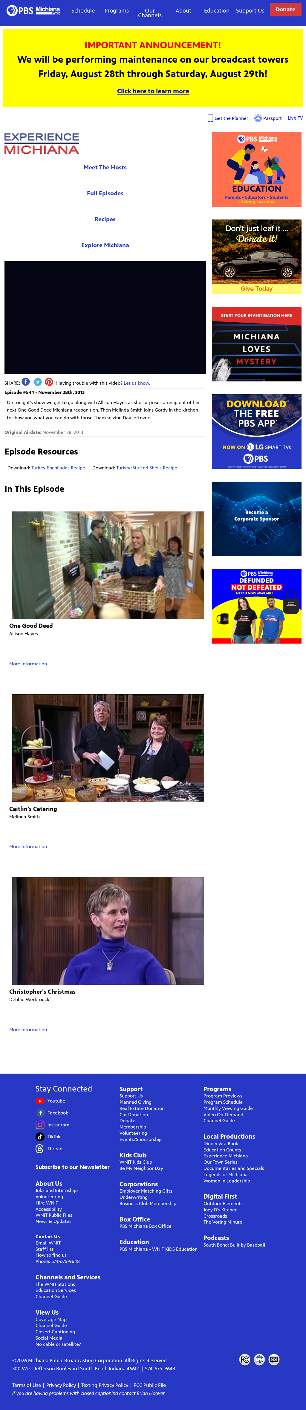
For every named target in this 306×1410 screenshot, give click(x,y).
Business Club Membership (148, 1203)
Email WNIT (48, 1243)
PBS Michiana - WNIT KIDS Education (159, 1249)
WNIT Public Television (33, 10)
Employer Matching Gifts (146, 1191)
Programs (117, 10)
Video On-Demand (223, 1114)
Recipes (105, 219)
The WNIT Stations (55, 1284)
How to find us (51, 1255)
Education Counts (222, 1150)
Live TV (295, 118)
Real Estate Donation (142, 1108)
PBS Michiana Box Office (146, 1226)
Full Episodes (105, 193)
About (183, 10)
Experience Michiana (41, 143)
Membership (133, 1127)
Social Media (49, 1338)
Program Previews (223, 1096)
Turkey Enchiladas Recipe (58, 468)
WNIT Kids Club (136, 1162)
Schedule (83, 10)
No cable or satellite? (58, 1344)
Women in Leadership (227, 1181)
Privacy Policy (61, 1385)
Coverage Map (51, 1319)
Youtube (56, 1101)
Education (217, 10)
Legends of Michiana (226, 1174)
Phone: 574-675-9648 (58, 1261)
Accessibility (49, 1209)
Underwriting (134, 1197)
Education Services (56, 1290)
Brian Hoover (151, 1393)
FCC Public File (150, 1385)
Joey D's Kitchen (221, 1210)
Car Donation (134, 1114)
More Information (28, 664)
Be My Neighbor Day (141, 1168)
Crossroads (215, 1216)
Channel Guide (51, 1296)
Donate (286, 9)
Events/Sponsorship (141, 1139)
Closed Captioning (274, 1360)
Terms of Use (26, 1385)
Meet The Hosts (105, 167)
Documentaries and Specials (234, 1168)
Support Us (250, 10)
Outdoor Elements (223, 1203)
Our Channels (150, 13)
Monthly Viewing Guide (228, 1108)
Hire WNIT (47, 1203)
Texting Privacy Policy (104, 1385)
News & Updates (53, 1221)
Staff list (44, 1249)
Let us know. (137, 383)
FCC (244, 1360)
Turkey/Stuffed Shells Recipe (146, 468)
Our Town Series (221, 1162)
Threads (56, 1148)
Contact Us (48, 1236)
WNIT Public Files (54, 1215)
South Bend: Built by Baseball (234, 1245)
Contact (259, 1360)
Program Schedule (223, 1102)
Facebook (58, 1113)
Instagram (58, 1125)
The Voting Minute (223, 1222)
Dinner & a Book (221, 1143)
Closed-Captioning (55, 1332)
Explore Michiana (105, 245)
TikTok (54, 1137)
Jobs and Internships (57, 1190)
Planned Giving (136, 1102)
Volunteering (49, 1196)
